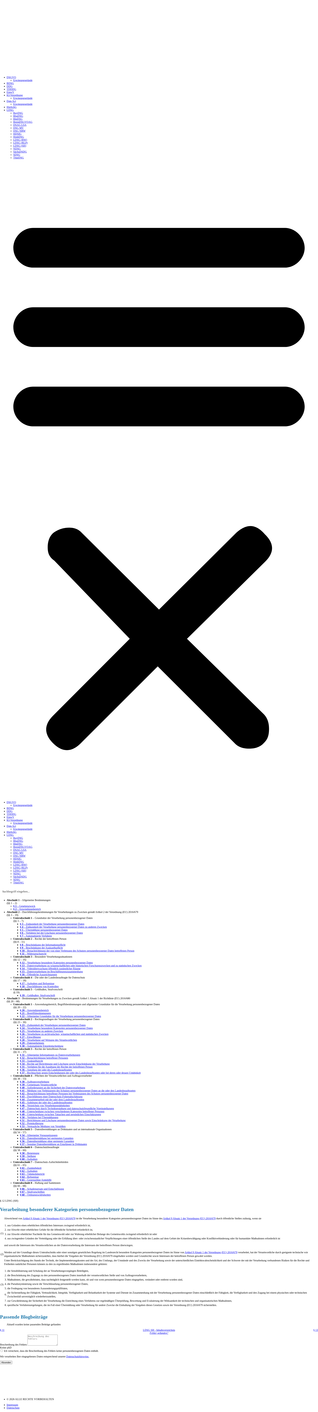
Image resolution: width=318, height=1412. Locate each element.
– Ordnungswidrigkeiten (35, 1194)
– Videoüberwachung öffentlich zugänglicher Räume (50, 968)
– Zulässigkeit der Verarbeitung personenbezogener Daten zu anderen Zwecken (63, 927)
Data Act (11, 101)
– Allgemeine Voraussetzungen (38, 1135)
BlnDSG (18, 119)
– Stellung (28, 1156)
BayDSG (18, 113)
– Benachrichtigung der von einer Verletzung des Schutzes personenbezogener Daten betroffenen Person (77, 950)
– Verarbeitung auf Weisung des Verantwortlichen (48, 1040)
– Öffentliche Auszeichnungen (38, 974)
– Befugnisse (29, 1177)
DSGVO (11, 77)
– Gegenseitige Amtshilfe (36, 1180)
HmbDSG (18, 136)
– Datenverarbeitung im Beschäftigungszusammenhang (51, 971)
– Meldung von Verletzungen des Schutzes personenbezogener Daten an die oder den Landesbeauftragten (77, 1090)
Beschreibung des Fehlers (13, 1344)
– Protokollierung (31, 1123)
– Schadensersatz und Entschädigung (42, 1188)
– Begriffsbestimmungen (35, 1013)
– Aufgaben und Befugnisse (37, 983)
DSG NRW (19, 130)
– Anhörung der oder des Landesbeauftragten (46, 1102)
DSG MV (18, 127)
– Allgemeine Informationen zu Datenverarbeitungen (50, 1055)
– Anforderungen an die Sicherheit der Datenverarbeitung (52, 1087)
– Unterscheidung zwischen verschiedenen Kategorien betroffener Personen (62, 1111)
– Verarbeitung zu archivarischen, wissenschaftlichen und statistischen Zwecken (64, 1034)
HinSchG (12, 107)
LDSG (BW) (20, 139)
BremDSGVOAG (22, 122)
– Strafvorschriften (32, 1191)
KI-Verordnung (15, 95)
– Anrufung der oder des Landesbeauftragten (46, 1069)
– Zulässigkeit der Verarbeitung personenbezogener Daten (52, 924)
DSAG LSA (19, 125)
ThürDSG (18, 157)
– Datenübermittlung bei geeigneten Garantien (46, 1138)
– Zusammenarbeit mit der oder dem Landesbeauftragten (52, 1099)
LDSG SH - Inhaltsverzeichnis (159, 1330)
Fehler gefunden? (159, 1333)
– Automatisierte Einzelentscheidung (41, 1046)
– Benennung (29, 1153)
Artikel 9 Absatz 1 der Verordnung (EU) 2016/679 (49, 1218)
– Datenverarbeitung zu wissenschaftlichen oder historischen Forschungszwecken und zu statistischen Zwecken (81, 965)
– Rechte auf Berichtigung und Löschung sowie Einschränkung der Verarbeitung (65, 1063)
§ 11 (2, 1330)
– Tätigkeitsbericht (32, 1174)
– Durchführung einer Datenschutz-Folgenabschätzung (51, 1096)
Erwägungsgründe (22, 80)
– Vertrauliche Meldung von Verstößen (43, 1126)
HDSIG (17, 133)
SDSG (16, 154)
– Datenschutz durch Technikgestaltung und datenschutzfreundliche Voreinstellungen (67, 1108)
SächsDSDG (20, 151)
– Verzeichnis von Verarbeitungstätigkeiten (45, 1105)
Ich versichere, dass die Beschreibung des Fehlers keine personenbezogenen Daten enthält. (51, 1350)
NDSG (17, 148)
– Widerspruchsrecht (33, 953)
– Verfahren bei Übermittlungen (39, 1117)
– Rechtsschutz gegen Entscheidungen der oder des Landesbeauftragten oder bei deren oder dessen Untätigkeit (80, 1072)
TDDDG (11, 89)
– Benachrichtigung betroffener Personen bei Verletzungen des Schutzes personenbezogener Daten (74, 1093)
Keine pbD (6, 1347)
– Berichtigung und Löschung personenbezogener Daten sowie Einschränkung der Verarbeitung (73, 1120)
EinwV (10, 92)
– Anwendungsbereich (27, 909)
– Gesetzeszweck (24, 906)
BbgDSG (18, 116)
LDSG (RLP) (20, 142)
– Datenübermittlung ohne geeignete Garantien (47, 1141)
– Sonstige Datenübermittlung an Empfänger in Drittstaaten (53, 1144)
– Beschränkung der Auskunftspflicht (41, 947)
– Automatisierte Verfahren (36, 935)
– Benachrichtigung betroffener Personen (44, 1057)
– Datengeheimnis (32, 1043)
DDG (10, 86)
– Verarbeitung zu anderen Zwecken (41, 1031)
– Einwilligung (30, 1037)
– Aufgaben (28, 1159)
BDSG (10, 83)
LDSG (10, 110)
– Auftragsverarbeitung (34, 1081)
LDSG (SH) (19, 145)
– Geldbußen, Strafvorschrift (37, 995)
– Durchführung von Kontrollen (39, 986)
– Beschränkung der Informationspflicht (42, 944)
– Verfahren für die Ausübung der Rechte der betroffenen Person (56, 1066)
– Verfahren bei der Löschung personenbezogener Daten (51, 932)
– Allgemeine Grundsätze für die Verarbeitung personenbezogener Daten (60, 1016)
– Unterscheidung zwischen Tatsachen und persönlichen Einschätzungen (60, 1114)
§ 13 (315, 1330)
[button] (159, 480)
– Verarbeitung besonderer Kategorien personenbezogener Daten (56, 962)
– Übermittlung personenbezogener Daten (44, 929)
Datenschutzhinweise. (77, 1356)
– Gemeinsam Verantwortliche (38, 1084)
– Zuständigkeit (30, 1168)
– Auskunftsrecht (31, 1060)
